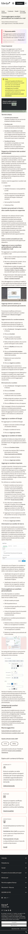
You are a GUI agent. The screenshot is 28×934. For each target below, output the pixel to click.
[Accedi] (13, 3)
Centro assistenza (3, 11)
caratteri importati (14, 278)
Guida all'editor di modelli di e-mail (11, 731)
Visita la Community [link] (9, 785)
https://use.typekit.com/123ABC (13, 454)
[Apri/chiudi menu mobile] (26, 3)
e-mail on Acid (15, 721)
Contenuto (10, 11)
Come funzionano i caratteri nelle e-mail (12, 733)
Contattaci (20, 3)
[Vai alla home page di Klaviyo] (5, 3)
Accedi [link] (5, 847)
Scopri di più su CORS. (17, 499)
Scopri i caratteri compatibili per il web (11, 238)
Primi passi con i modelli (23, 11)
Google (21, 276)
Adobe (6, 278)
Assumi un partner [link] (8, 811)
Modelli (16, 11)
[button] (14, 553)
